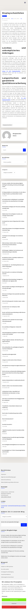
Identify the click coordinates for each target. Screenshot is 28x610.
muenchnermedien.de (6, 574)
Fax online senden (5, 569)
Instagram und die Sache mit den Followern (11, 360)
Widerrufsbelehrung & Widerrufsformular (10, 482)
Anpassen (14, 603)
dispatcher (7, 18)
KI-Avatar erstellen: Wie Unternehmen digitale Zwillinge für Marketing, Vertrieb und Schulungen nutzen (13, 185)
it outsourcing (4, 505)
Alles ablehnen (14, 607)
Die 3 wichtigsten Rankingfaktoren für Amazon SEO (13, 444)
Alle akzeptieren (14, 600)
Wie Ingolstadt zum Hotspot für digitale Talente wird (13, 365)
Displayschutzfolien (7, 125)
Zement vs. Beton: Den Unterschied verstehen (12, 385)
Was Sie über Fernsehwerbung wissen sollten (12, 413)
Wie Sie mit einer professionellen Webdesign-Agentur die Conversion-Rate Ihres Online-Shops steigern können (14, 373)
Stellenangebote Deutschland (7, 577)
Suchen (23, 525)
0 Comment (5, 20)
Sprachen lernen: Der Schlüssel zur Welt (11, 306)
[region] (14, 595)
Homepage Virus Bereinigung (7, 571)
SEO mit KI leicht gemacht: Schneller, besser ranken (13, 301)
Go (24, 150)
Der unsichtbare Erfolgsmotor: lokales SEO (11, 327)
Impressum (3, 474)
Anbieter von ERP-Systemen (7, 566)
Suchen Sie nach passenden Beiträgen (10, 522)
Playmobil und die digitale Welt (9, 354)
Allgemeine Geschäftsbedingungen (8, 477)
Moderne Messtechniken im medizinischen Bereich (13, 380)
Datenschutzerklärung (6, 479)
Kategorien (4, 169)
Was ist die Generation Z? (7, 418)
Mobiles (4, 16)
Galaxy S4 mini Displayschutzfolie (11, 71)
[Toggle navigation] (25, 2)
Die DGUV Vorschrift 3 (7, 424)
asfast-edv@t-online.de (6, 496)
